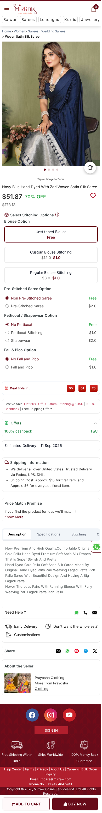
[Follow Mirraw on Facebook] (32, 715)
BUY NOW (76, 804)
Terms (29, 769)
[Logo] (25, 9)
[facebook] (85, 651)
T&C (94, 431)
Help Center (13, 769)
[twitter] (95, 651)
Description (17, 534)
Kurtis (70, 19)
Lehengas (49, 19)
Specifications (48, 534)
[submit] (93, 195)
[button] (45, 170)
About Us (57, 769)
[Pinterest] (76, 651)
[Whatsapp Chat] (96, 547)
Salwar (10, 19)
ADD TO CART (28, 804)
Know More (14, 517)
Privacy (42, 769)
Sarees (28, 19)
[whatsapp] (67, 651)
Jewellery (90, 19)
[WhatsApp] (76, 612)
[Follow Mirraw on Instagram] (50, 715)
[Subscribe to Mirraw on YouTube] (69, 715)
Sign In (51, 730)
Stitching (78, 534)
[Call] (85, 612)
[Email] (94, 612)
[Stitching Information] (57, 215)
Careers (73, 769)
